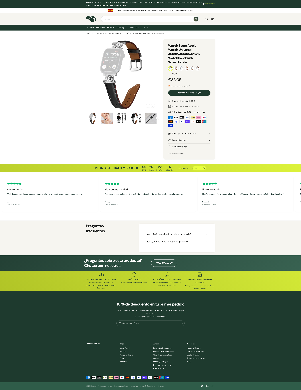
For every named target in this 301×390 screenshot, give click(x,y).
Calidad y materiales (195, 351)
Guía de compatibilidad (162, 355)
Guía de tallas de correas (163, 351)
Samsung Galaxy (126, 355)
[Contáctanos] (206, 19)
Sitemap (161, 386)
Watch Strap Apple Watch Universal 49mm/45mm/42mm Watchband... (136, 33)
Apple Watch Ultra (99, 33)
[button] (90, 28)
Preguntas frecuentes (162, 348)
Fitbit (109, 27)
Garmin (99, 27)
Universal (133, 27)
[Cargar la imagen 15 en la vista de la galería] (151, 118)
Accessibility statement (148, 386)
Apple (89, 27)
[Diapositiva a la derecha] (153, 106)
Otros (144, 27)
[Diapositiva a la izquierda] (148, 106)
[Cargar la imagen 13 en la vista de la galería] (121, 118)
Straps (93, 386)
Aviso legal (134, 386)
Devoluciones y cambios (163, 365)
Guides (156, 358)
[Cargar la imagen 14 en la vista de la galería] (136, 118)
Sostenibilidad (193, 355)
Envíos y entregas (160, 361)
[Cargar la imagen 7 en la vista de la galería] (107, 118)
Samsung (120, 27)
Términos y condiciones (121, 386)
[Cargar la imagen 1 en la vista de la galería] (92, 118)
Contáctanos (158, 368)
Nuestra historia (193, 348)
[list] (150, 10)
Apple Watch (125, 348)
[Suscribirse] (181, 323)
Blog (188, 361)
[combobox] (150, 19)
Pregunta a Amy (164, 263)
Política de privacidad (105, 386)
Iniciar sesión (210, 4)
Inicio (88, 33)
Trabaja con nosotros (196, 358)
